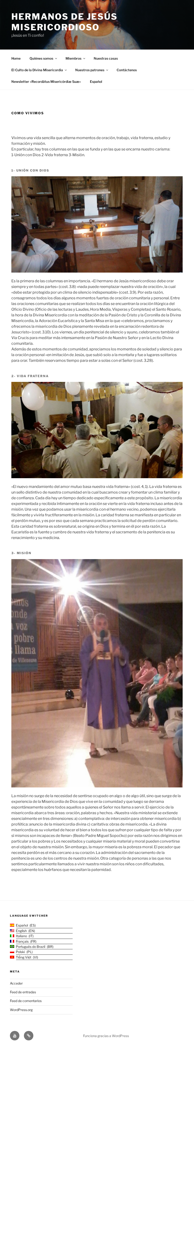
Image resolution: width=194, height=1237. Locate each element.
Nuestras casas (106, 58)
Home (16, 58)
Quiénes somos (41, 58)
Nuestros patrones (89, 70)
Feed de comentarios (26, 1001)
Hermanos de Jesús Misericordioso (64, 21)
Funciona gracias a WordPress (106, 1036)
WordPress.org (21, 1010)
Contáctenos (127, 70)
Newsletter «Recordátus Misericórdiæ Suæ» (46, 82)
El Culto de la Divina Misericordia (37, 70)
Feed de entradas (23, 992)
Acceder (16, 983)
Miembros (73, 58)
